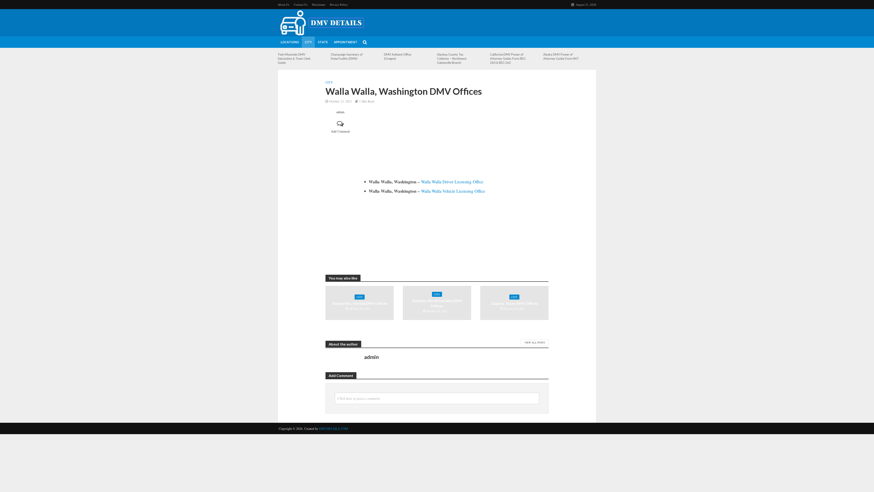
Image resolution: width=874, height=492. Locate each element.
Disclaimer (318, 5)
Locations (290, 42)
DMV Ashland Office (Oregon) (397, 56)
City (308, 42)
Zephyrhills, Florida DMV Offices (359, 303)
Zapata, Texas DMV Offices (514, 303)
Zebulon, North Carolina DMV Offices (437, 303)
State (323, 42)
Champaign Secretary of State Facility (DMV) (347, 56)
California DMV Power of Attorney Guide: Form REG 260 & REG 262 (508, 58)
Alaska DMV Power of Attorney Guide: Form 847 (561, 56)
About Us (283, 5)
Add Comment (340, 131)
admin (340, 112)
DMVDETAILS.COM (333, 428)
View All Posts (534, 342)
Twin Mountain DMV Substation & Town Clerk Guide (294, 58)
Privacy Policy (339, 5)
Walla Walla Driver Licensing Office (452, 181)
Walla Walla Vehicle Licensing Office (453, 191)
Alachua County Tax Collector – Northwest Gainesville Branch (451, 58)
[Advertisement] (456, 144)
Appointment (345, 42)
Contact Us (300, 5)
